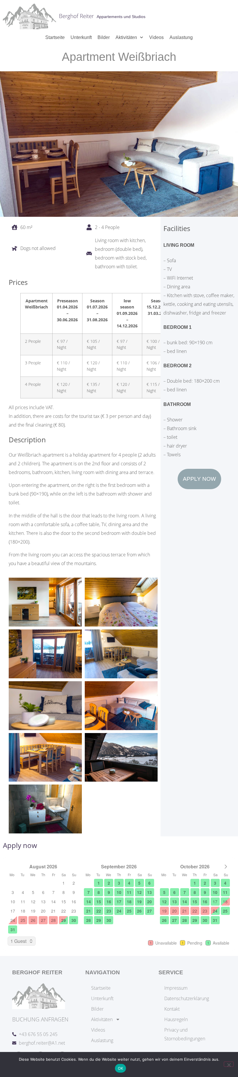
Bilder (104, 37)
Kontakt (172, 1009)
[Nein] (229, 1064)
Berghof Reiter (76, 16)
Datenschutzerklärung (186, 998)
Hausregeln (176, 1019)
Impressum (175, 988)
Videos (156, 37)
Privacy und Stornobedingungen (184, 1034)
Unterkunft (81, 37)
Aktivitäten (126, 37)
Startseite (55, 37)
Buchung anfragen (40, 1019)
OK (120, 1068)
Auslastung (181, 37)
